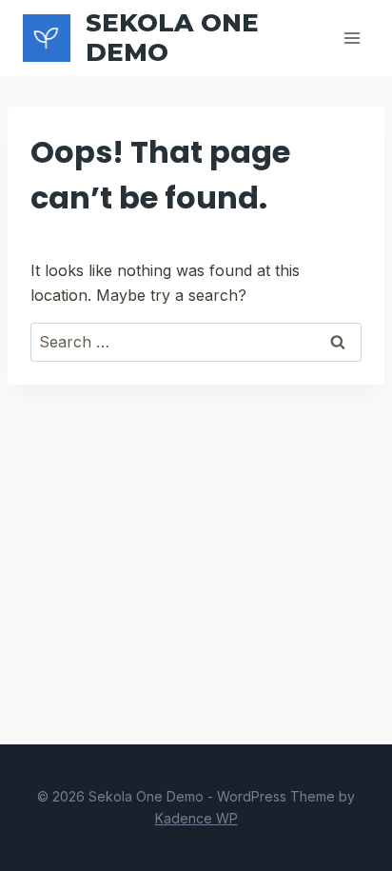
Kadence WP (196, 818)
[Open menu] (351, 37)
